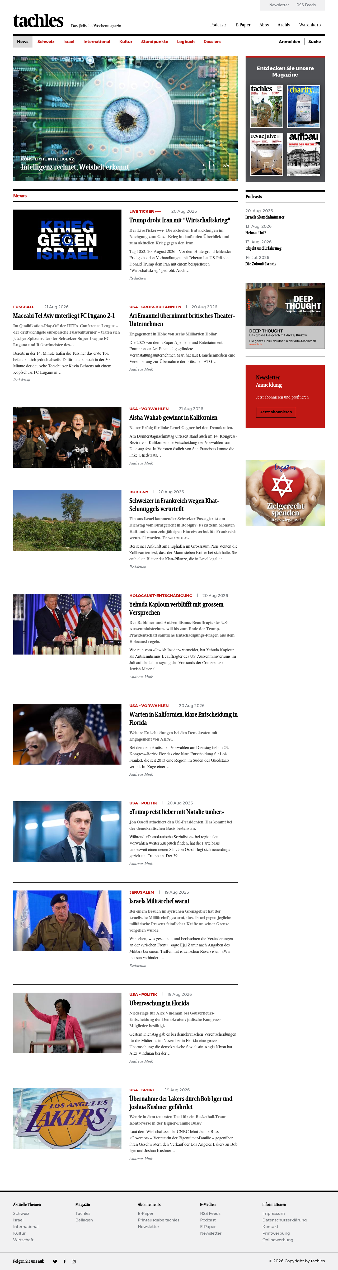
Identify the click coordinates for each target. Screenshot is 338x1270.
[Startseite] (38, 20)
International (96, 42)
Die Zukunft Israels (261, 264)
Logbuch (186, 42)
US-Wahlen (215, 89)
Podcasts (218, 25)
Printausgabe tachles (158, 1220)
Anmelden (289, 42)
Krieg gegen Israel (222, 54)
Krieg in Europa (219, 77)
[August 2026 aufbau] (303, 155)
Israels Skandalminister (265, 217)
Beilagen (84, 1220)
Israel (68, 42)
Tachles (83, 1214)
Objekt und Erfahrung (263, 248)
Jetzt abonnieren (276, 412)
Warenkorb (310, 25)
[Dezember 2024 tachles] (266, 107)
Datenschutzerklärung (284, 1220)
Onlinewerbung (277, 1240)
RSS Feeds (306, 5)
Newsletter (279, 5)
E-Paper (243, 25)
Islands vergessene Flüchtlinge (198, 167)
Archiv (284, 25)
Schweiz (45, 42)
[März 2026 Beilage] (303, 107)
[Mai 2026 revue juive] (266, 155)
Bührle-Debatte (219, 66)
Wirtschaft (23, 1240)
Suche (314, 42)
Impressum (273, 1214)
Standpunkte (154, 42)
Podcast (208, 1220)
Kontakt (270, 1227)
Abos (264, 25)
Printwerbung (276, 1233)
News (23, 42)
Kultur (125, 42)
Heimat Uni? (256, 233)
